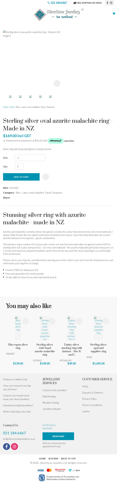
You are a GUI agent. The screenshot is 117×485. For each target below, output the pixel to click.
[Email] (20, 197)
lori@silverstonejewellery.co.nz (19, 438)
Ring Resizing (49, 396)
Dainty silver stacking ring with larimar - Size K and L (71, 349)
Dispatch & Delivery (92, 392)
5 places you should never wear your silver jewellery (16, 397)
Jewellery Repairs (52, 408)
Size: (5, 157)
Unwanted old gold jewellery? (18, 405)
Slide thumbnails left (6, 99)
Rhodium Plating (51, 402)
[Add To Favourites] (45, 176)
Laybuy (86, 411)
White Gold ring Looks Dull (16, 411)
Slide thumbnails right (61, 99)
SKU (5, 187)
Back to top (68, 458)
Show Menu (5, 14)
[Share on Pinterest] (25, 197)
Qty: (5, 166)
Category (8, 192)
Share (6, 197)
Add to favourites (25, 321)
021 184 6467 (59, 2)
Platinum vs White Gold (15, 379)
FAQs (85, 386)
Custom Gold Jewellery (55, 390)
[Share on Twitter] (16, 197)
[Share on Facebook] (11, 198)
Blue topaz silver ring (18, 346)
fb (107, 2)
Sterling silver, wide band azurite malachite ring (45, 349)
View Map (58, 436)
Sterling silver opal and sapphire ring (98, 348)
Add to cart (21, 177)
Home (5, 107)
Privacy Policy (89, 398)
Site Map (53, 458)
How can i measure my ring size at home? (17, 387)
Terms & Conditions (92, 405)
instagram (112, 2)
